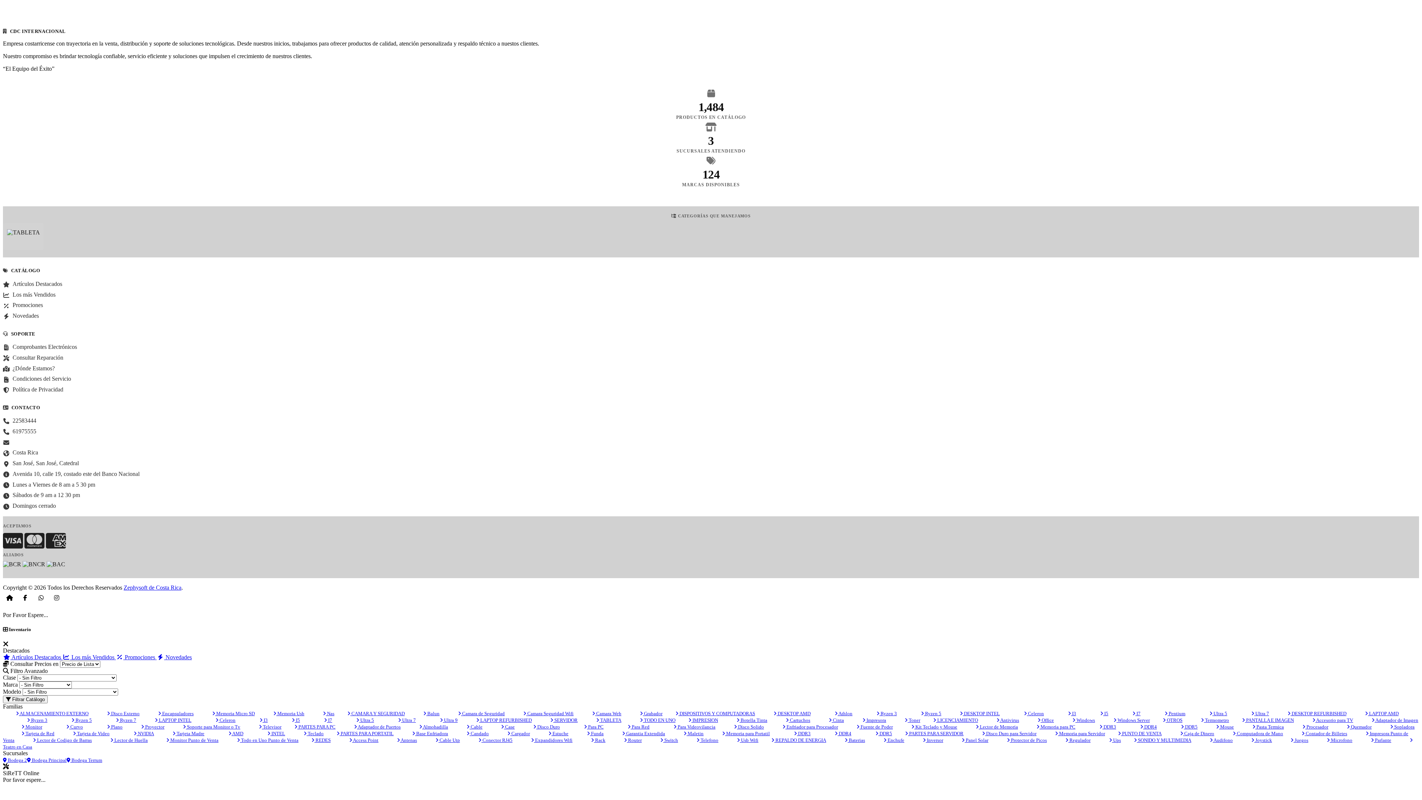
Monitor (33, 727)
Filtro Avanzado (28, 671)
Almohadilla (435, 727)
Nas (330, 713)
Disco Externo (125, 713)
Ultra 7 (1261, 713)
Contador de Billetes (1326, 733)
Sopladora (1404, 727)
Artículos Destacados (36, 657)
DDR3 (1109, 727)
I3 (1073, 713)
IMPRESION (704, 720)
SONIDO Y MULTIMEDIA (1164, 740)
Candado (479, 733)
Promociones (140, 657)
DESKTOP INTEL (981, 713)
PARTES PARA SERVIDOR (936, 733)
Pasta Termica (1269, 727)
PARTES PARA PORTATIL (367, 733)
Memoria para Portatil (747, 733)
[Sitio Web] (9, 597)
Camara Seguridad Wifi (550, 713)
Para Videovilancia (696, 727)
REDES (322, 740)
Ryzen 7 (127, 720)
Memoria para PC (1057, 727)
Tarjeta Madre (190, 733)
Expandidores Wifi (553, 740)
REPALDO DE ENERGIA (800, 740)
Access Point (365, 740)
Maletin (695, 733)
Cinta (838, 720)
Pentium (1176, 713)
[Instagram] (56, 597)
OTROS (1174, 720)
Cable (476, 727)
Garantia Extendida (645, 733)
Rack (599, 740)
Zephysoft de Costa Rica (152, 587)
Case (509, 727)
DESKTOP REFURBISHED (1318, 713)
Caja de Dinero (1198, 733)
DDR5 (1191, 727)
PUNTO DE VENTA (1141, 733)
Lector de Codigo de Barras (64, 740)
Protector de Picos (1028, 740)
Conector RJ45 (497, 740)
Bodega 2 (17, 760)
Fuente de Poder (876, 727)
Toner (914, 720)
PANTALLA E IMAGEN (1269, 720)
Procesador (1316, 727)
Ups (1116, 740)
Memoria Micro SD (235, 713)
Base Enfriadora (431, 733)
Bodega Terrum (86, 760)
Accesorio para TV (1334, 720)
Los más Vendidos (93, 657)
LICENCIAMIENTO (957, 720)
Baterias (856, 740)
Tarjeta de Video (93, 733)
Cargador (520, 733)
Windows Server (1133, 720)
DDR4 (1150, 727)
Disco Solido (750, 727)
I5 (1105, 713)
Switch (670, 740)
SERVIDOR (565, 720)
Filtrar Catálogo (28, 699)
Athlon (845, 713)
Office (1047, 720)
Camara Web (608, 713)
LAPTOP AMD (1383, 713)
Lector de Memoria (998, 727)
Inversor (934, 740)
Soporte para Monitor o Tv (213, 727)
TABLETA (610, 720)
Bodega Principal (49, 760)
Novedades (178, 657)
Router (634, 740)
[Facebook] (25, 597)
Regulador (1079, 740)
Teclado (315, 733)
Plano (116, 727)
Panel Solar (976, 740)
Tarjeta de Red (39, 733)
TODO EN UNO (659, 720)
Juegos (1301, 740)
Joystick (1263, 740)
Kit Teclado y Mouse (935, 727)
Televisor (271, 727)
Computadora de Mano (1259, 733)
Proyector (154, 727)
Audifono (1223, 740)
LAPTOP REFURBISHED (505, 720)
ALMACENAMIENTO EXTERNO (54, 713)
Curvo (76, 727)
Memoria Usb (290, 713)
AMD (237, 733)
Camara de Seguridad (483, 713)
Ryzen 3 (888, 713)
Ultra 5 (1219, 713)
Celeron (1035, 713)
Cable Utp (449, 740)
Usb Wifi (749, 740)
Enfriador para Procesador (811, 727)
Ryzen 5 (932, 713)
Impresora (875, 720)
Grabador (652, 713)
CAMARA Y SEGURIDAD (377, 713)
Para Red (640, 727)
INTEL (277, 733)
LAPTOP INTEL (174, 720)
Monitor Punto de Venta (193, 740)
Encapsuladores (177, 713)
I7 (1138, 713)
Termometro (1216, 720)
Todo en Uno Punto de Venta (269, 740)
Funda (597, 733)
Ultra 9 (450, 720)
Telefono (709, 740)
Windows (1085, 720)
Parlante (1382, 740)
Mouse (1226, 727)
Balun (433, 713)
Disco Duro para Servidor (1011, 733)
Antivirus (1009, 720)
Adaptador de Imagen (1396, 720)
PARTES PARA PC (316, 727)
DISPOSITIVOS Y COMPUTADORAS (716, 713)
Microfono (1341, 740)
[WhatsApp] (41, 597)
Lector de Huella (130, 740)
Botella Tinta (753, 720)
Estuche (559, 733)
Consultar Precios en (34, 664)
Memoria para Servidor (1081, 733)
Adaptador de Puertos (379, 727)
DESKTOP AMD (794, 713)
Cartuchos (799, 720)
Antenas (408, 740)
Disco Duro (548, 727)
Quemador (1361, 727)
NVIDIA (145, 733)
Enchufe (895, 740)
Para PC (595, 727)
